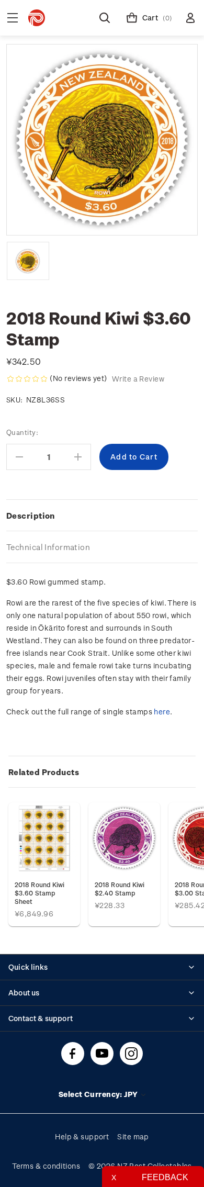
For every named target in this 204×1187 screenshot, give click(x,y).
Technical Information (48, 547)
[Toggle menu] (12, 17)
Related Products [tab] (43, 772)
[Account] (190, 17)
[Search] (104, 17)
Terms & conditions (46, 1165)
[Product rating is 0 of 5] (27, 379)
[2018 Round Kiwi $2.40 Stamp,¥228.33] (124, 838)
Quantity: (22, 432)
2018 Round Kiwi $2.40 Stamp (119, 889)
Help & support (82, 1136)
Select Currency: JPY (99, 1094)
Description (30, 515)
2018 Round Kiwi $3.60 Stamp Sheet (39, 893)
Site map (133, 1136)
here (162, 711)
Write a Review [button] (138, 378)
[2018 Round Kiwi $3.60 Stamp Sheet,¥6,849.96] (44, 838)
